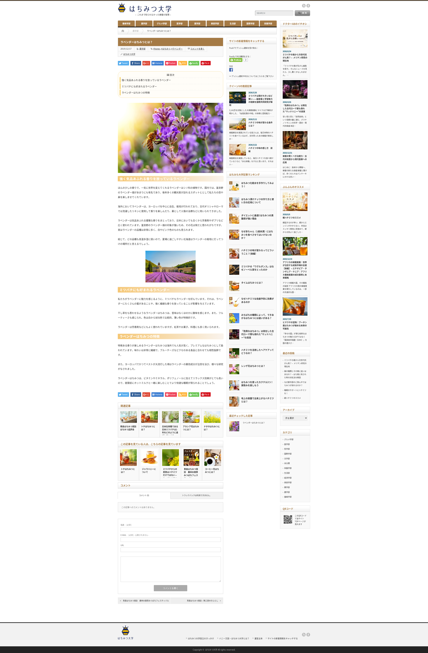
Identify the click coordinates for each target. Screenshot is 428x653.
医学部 (180, 23)
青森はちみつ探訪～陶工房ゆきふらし (202, 600)
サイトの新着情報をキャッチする (283, 638)
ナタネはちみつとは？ (212, 428)
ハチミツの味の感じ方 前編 (260, 150)
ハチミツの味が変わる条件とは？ (260, 124)
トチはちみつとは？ (148, 428)
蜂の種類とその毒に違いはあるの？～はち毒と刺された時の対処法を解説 (295, 374)
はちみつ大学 (129, 54)
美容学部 (215, 23)
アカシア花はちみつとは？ (191, 428)
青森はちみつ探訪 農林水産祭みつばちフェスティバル (146, 600)
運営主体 (258, 638)
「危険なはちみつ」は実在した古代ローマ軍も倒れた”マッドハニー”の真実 (295, 108)
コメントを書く (197, 48)
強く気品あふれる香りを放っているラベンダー (146, 80)
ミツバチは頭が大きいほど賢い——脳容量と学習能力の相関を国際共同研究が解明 (251, 100)
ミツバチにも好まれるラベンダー (139, 86)
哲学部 (287, 449)
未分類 (287, 463)
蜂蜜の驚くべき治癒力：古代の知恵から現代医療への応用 (295, 159)
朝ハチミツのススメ (292, 217)
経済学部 (288, 477)
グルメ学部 (162, 23)
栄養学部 (268, 23)
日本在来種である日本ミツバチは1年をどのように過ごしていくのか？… (170, 432)
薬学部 (197, 23)
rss (304, 6)
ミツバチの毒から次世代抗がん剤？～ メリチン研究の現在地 (295, 57)
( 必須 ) (126, 524)
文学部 (287, 458)
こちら (260, 76)
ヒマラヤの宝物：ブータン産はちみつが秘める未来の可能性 (295, 325)
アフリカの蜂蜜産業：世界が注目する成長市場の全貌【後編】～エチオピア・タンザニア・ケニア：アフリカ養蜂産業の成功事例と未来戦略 (295, 270)
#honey (156, 48)
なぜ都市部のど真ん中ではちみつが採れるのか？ (295, 384)
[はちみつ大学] (125, 638)
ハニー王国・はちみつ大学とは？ (234, 638)
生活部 (233, 23)
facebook (308, 6)
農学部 (144, 23)
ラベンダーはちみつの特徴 (136, 92)
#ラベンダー (177, 48)
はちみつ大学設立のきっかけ (201, 638)
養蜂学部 (126, 23)
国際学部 (250, 23)
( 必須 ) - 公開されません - (135, 535)
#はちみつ (165, 48)
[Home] (122, 31)
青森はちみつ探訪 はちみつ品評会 (128, 428)
